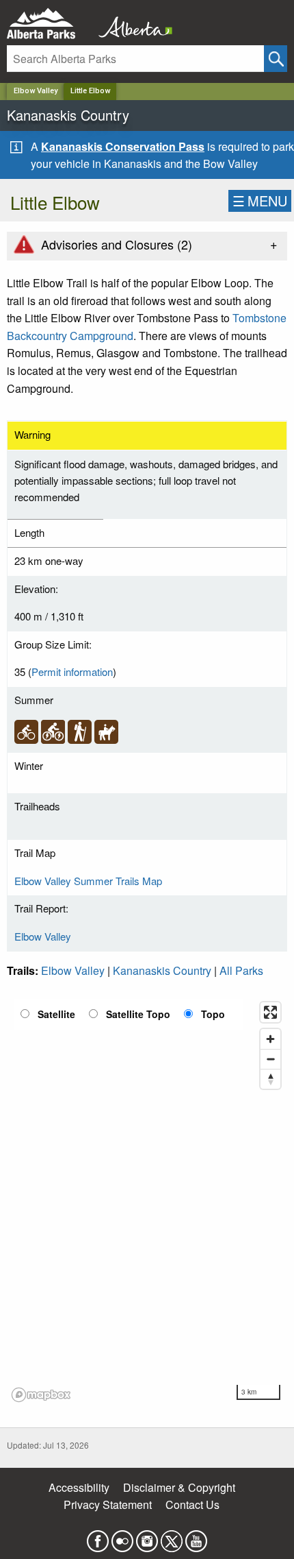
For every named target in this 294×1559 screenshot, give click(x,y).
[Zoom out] (270, 1059)
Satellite (56, 1014)
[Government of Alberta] (131, 24)
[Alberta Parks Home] (49, 24)
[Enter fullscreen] (270, 1012)
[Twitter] (172, 1537)
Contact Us (192, 1504)
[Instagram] (147, 1537)
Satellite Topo (138, 1014)
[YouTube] (196, 1537)
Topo (213, 1014)
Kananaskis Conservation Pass (122, 146)
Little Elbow (90, 90)
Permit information (72, 671)
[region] (147, 1201)
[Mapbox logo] (41, 1395)
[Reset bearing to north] (270, 1079)
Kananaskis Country (162, 970)
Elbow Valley (35, 90)
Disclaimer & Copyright (179, 1487)
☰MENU (259, 200)
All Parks (241, 970)
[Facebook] (98, 1537)
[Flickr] (122, 1537)
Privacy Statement (108, 1504)
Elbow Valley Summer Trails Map (88, 880)
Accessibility (79, 1487)
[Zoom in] (270, 1039)
